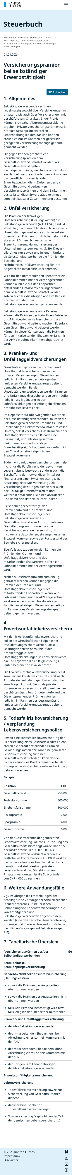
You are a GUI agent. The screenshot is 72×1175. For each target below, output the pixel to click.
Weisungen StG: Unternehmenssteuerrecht (26, 40)
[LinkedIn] (66, 1159)
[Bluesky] (66, 1152)
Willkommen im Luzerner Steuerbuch (23, 37)
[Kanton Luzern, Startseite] (12, 4)
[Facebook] (66, 1171)
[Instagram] (66, 1165)
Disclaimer (11, 1160)
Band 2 (49, 37)
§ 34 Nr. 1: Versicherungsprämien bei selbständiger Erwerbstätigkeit (30, 45)
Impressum (12, 1156)
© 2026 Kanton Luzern (19, 1152)
